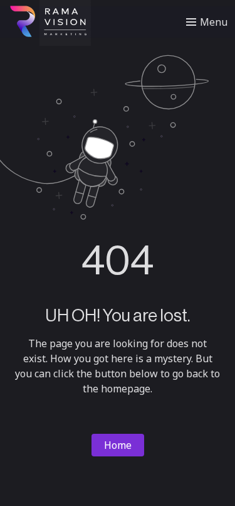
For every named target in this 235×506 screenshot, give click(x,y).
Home (118, 445)
